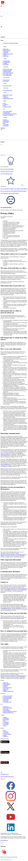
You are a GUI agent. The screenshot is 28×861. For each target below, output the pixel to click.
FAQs (4, 103)
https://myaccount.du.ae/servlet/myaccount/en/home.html (13, 554)
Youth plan (5, 52)
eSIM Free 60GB (7, 71)
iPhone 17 (5, 55)
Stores (4, 105)
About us (5, 119)
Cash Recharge (6, 112)
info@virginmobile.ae (5, 464)
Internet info (5, 81)
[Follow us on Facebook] (11, 790)
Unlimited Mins (6, 62)
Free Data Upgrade (7, 70)
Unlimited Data (6, 61)
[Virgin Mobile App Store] (11, 750)
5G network (5, 700)
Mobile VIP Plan (6, 50)
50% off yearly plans (7, 69)
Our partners (6, 723)
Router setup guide (7, 85)
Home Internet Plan (7, 687)
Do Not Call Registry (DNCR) (10, 113)
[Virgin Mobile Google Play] (11, 760)
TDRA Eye (5, 736)
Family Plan (5, 64)
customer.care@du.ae (5, 454)
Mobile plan (5, 49)
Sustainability (6, 120)
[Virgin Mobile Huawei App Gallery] (11, 771)
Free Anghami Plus (7, 75)
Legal (4, 725)
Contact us (5, 104)
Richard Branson (4, 840)
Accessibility (6, 124)
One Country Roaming (8, 72)
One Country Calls (7, 74)
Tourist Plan (5, 51)
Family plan (5, 699)
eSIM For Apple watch (8, 691)
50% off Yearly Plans (7, 90)
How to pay (5, 709)
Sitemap (5, 735)
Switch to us (6, 706)
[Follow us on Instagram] (11, 800)
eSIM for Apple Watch (8, 53)
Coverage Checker (7, 106)
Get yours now (6, 79)
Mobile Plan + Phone (7, 94)
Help (17, 43)
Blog (4, 123)
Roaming (5, 63)
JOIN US (3, 37)
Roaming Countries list (8, 115)
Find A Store (6, 732)
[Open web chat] (2, 843)
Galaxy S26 (5, 56)
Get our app (5, 125)
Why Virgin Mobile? (7, 111)
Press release (6, 122)
